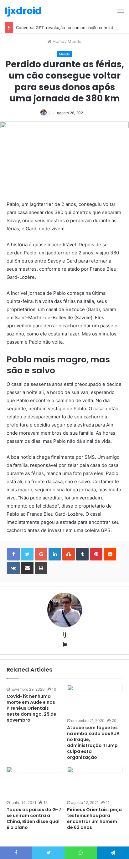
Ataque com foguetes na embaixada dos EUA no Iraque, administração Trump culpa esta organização (93, 742)
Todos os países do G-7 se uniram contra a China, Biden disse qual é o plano (34, 818)
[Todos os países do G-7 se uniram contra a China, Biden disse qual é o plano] (34, 782)
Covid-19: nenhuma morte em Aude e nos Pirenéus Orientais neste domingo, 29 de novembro (31, 708)
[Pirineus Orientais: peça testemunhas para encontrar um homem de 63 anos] (94, 782)
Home (57, 41)
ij (49, 112)
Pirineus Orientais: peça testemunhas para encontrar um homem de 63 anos (94, 818)
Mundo (74, 41)
